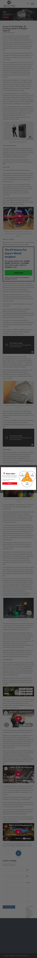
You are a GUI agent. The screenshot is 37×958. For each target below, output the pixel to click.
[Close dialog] (35, 468)
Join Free (10, 483)
